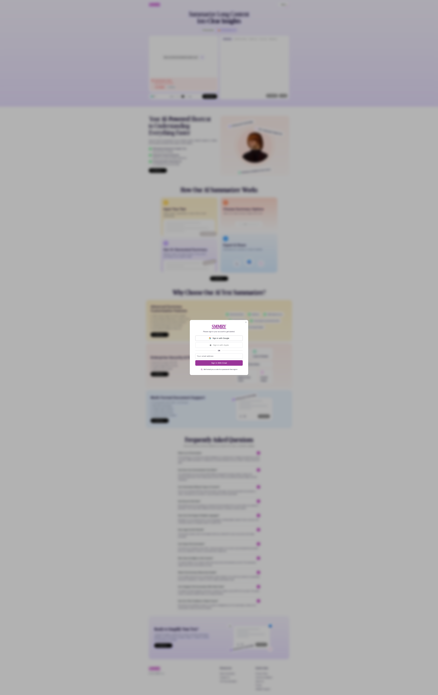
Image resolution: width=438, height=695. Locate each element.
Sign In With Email (219, 363)
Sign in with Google (220, 338)
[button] (246, 322)
